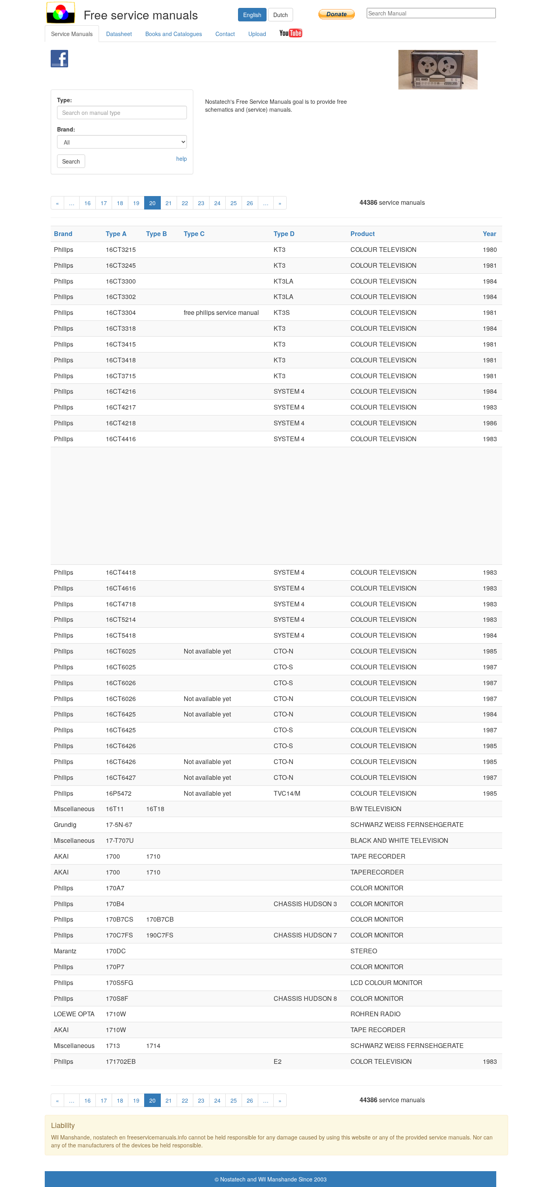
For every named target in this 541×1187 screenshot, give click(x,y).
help (181, 158)
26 (250, 203)
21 (169, 203)
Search (71, 161)
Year (489, 233)
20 (152, 203)
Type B (156, 233)
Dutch (280, 15)
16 (87, 203)
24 (217, 203)
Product (363, 233)
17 (104, 203)
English (252, 15)
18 (120, 203)
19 (136, 203)
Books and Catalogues (173, 34)
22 (185, 203)
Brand (63, 233)
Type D (284, 233)
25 (233, 203)
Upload (257, 34)
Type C (194, 233)
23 (201, 203)
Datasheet (119, 34)
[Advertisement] (257, 70)
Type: (64, 100)
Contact (225, 34)
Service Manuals (72, 34)
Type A (116, 233)
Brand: (66, 129)
